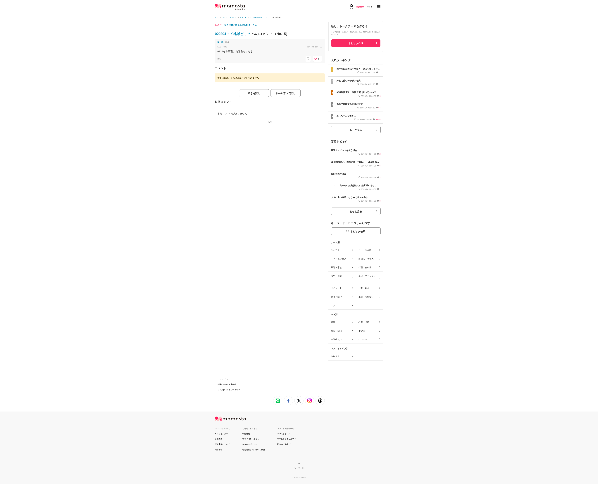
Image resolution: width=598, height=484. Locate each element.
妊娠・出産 (363, 322)
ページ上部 (299, 467)
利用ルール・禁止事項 (226, 384)
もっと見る (356, 130)
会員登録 (360, 6)
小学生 (361, 330)
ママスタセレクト (284, 434)
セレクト (335, 356)
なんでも (335, 250)
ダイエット (336, 288)
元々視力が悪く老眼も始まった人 (240, 24)
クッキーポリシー (249, 444)
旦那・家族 (336, 267)
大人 (333, 305)
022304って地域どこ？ (233, 33)
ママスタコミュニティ (286, 439)
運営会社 (218, 449)
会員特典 (218, 439)
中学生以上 (336, 339)
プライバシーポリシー (251, 439)
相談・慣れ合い (366, 296)
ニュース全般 (364, 250)
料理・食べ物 (364, 267)
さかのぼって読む (285, 93)
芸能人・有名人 (366, 258)
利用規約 (246, 434)
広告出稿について (222, 444)
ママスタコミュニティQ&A (228, 389)
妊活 (333, 322)
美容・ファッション (367, 277)
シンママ (362, 339)
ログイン (370, 6)
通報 (219, 58)
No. (220, 42)
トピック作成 (355, 43)
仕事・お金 (363, 288)
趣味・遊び (336, 296)
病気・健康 (336, 275)
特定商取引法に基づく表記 (253, 449)
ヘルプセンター (221, 434)
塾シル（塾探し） (284, 444)
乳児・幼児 (336, 330)
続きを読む (254, 93)
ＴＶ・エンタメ (338, 258)
